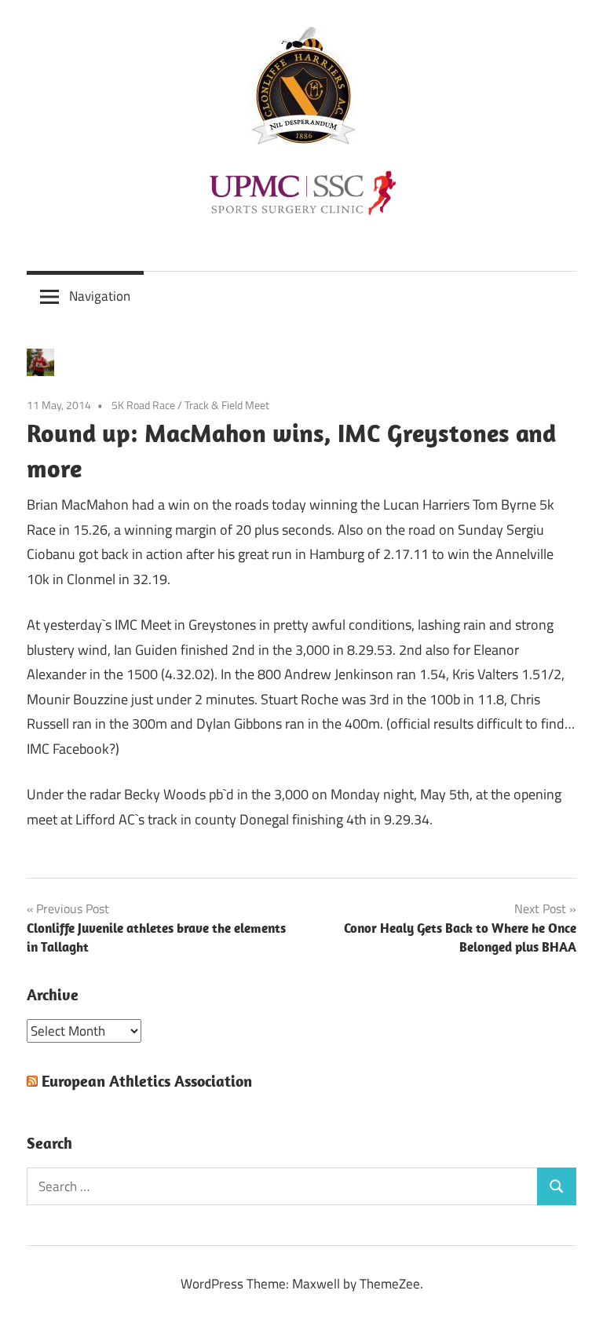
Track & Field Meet (227, 405)
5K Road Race (143, 405)
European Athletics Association (147, 1081)
